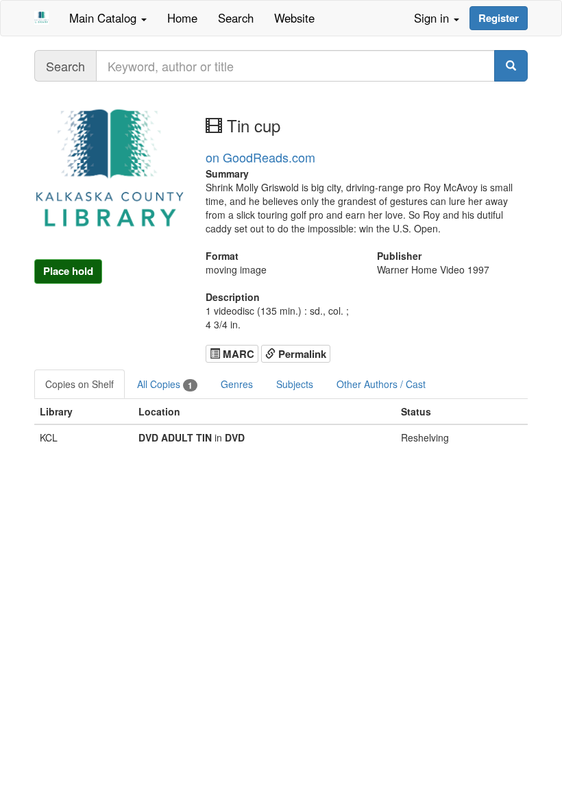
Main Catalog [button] (104, 18)
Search (236, 18)
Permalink (301, 353)
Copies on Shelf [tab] (79, 384)
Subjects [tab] (294, 384)
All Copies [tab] (165, 384)
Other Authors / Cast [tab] (381, 384)
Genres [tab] (237, 384)
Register (498, 17)
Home (182, 18)
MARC (237, 353)
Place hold (68, 270)
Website (294, 18)
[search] (511, 66)
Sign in (433, 18)
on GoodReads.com (260, 157)
